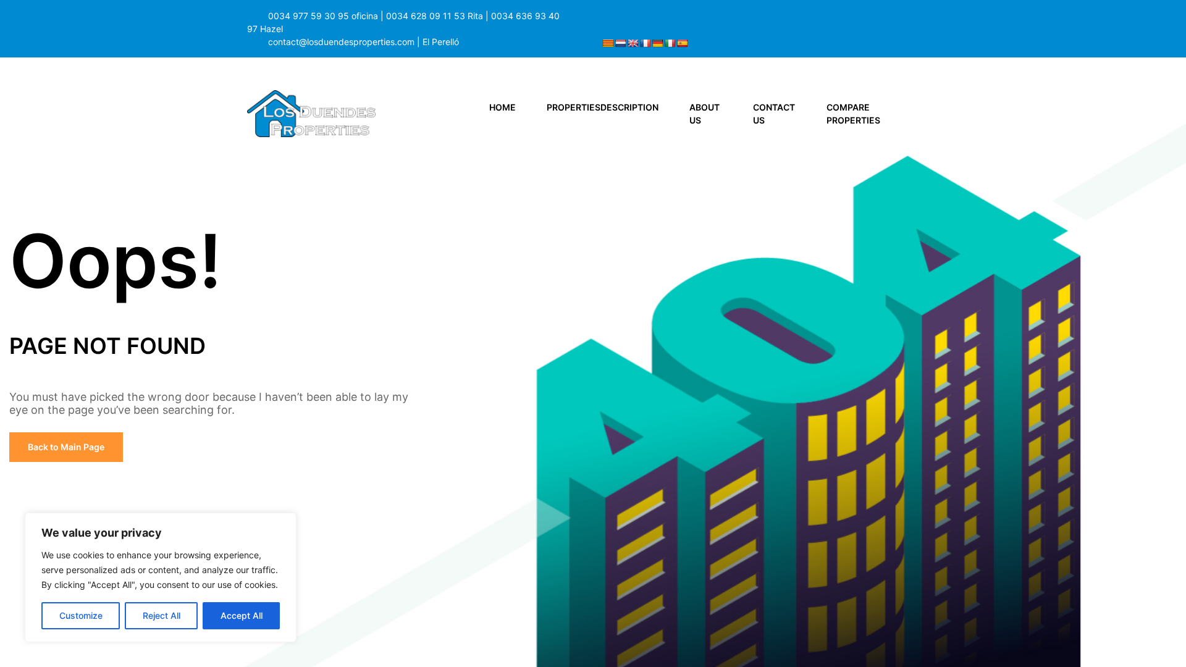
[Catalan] (607, 43)
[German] (657, 43)
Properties (602, 107)
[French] (644, 43)
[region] (160, 577)
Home (502, 107)
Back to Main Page (66, 447)
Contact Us (774, 113)
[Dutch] (620, 43)
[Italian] (669, 43)
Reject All (161, 615)
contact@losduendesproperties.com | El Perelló (363, 41)
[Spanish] (682, 43)
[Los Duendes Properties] (311, 112)
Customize (81, 615)
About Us (704, 113)
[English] (632, 43)
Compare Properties (853, 113)
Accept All (242, 615)
